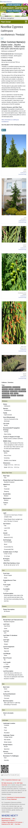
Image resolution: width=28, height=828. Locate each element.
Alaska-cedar (7, 45)
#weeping (11, 389)
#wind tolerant (5, 393)
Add (4, 130)
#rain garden (20, 395)
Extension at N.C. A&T (7, 824)
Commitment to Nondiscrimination (16, 797)
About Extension (6, 818)
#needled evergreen (6, 387)
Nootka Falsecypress (11, 46)
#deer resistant (22, 391)
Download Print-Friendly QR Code (11, 775)
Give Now (17, 824)
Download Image (22, 174)
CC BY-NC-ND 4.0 (22, 220)
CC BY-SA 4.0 (23, 349)
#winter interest (16, 387)
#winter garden (13, 391)
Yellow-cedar (19, 46)
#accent (16, 393)
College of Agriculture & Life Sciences (12, 822)
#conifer (23, 389)
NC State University (7, 783)
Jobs (13, 818)
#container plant (6, 397)
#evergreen (4, 389)
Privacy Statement (12, 799)
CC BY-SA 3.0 (23, 172)
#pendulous (17, 389)
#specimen (13, 395)
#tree (11, 393)
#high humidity (5, 391)
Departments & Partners (8, 820)
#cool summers (5, 395)
